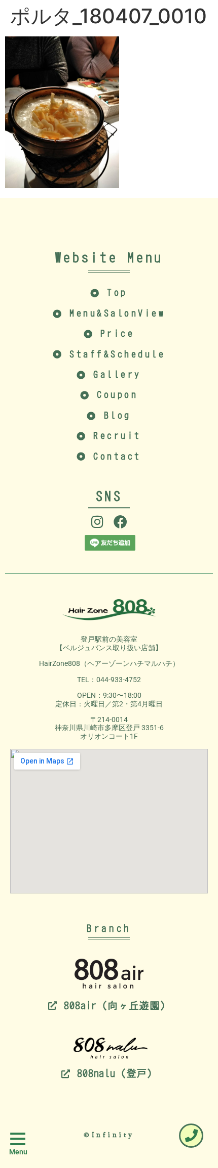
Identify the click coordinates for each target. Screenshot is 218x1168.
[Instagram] (97, 521)
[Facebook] (120, 521)
